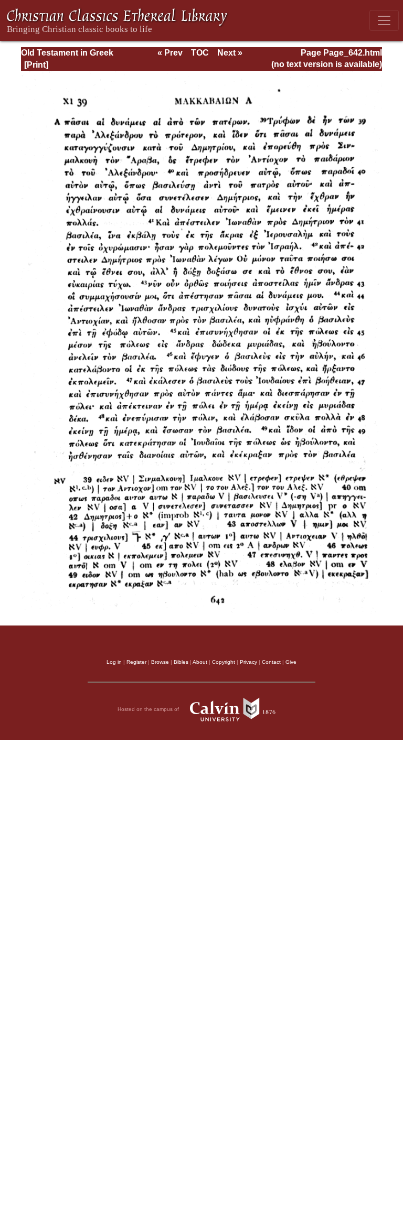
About (200, 662)
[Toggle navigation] (384, 20)
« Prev (170, 52)
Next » (229, 52)
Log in (114, 662)
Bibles (181, 662)
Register (136, 662)
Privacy (248, 662)
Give (290, 662)
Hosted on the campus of (149, 709)
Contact (271, 662)
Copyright (223, 662)
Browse (160, 662)
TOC (200, 52)
